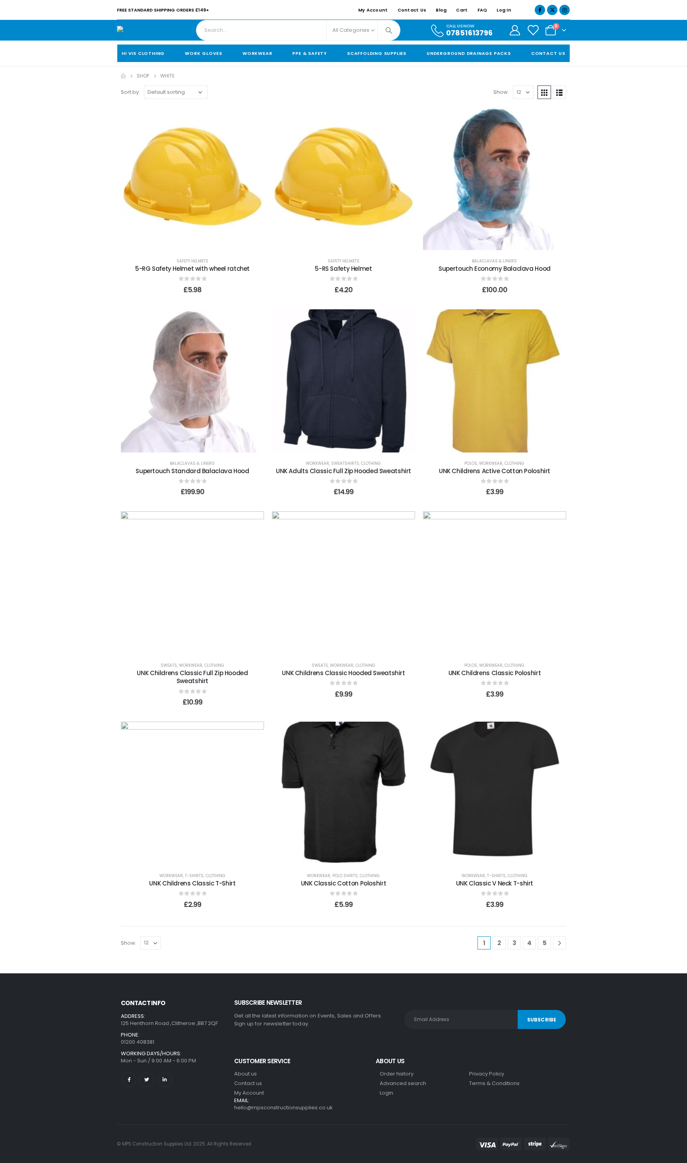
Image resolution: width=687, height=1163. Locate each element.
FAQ (482, 10)
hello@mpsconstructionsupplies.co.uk (283, 1107)
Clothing (371, 463)
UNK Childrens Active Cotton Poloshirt (494, 471)
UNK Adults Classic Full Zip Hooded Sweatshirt (343, 471)
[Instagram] (564, 10)
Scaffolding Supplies (376, 53)
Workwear (257, 53)
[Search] (389, 30)
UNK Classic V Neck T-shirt (494, 883)
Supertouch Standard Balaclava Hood (192, 471)
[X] (552, 10)
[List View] (559, 92)
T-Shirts (194, 876)
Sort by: (130, 92)
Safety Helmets (192, 261)
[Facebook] (540, 10)
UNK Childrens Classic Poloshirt (494, 673)
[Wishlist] (533, 30)
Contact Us (412, 10)
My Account (373, 10)
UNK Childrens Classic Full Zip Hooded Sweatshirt (192, 677)
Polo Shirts (345, 876)
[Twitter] (146, 1079)
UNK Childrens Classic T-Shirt (192, 883)
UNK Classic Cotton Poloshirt (343, 883)
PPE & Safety (309, 53)
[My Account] (514, 30)
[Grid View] (544, 92)
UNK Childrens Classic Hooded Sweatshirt (343, 673)
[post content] (192, 178)
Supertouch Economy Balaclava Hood (495, 268)
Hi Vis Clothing (143, 53)
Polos (470, 463)
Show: (501, 92)
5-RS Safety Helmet (343, 268)
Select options (202, 242)
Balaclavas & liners (494, 261)
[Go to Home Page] (123, 76)
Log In (504, 10)
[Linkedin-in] (164, 1079)
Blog (441, 10)
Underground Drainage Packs (469, 53)
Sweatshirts (345, 463)
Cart (462, 10)
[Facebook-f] (129, 1079)
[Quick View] (133, 242)
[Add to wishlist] (252, 118)
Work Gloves (203, 53)
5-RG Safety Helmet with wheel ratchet (192, 268)
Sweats (169, 665)
